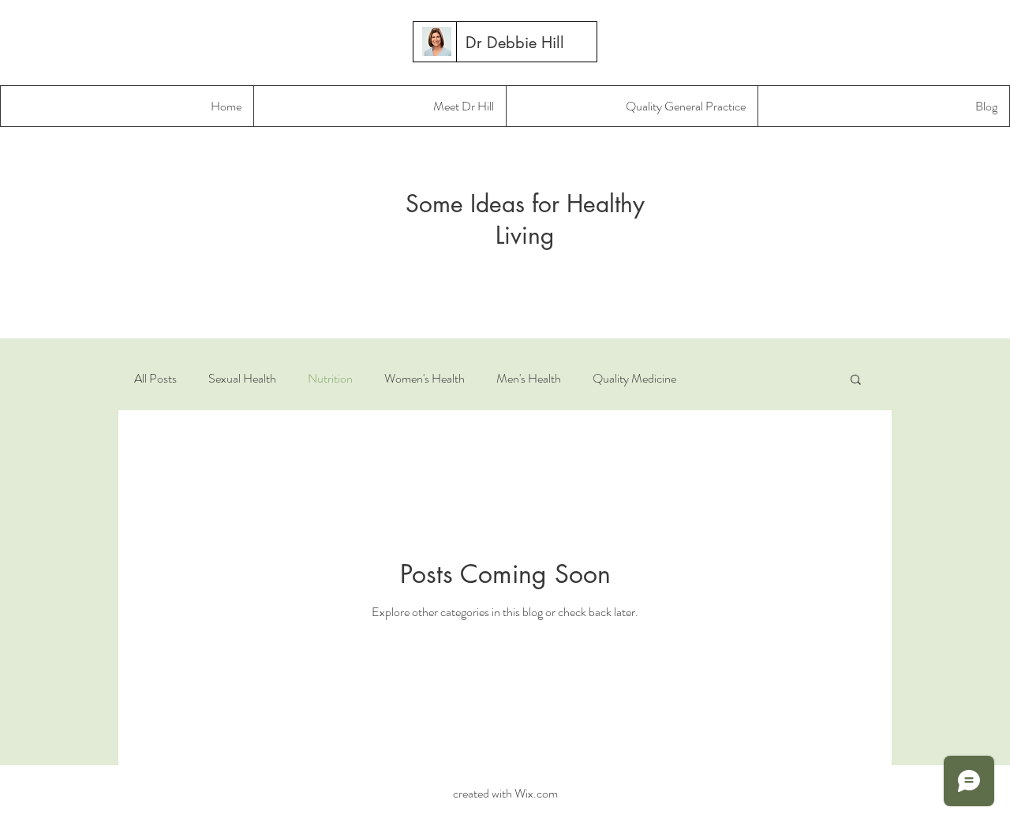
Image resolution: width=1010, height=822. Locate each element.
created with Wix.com (504, 793)
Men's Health (528, 378)
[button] (855, 380)
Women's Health (424, 378)
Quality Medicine (634, 378)
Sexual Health (242, 378)
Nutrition (330, 378)
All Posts (155, 378)
